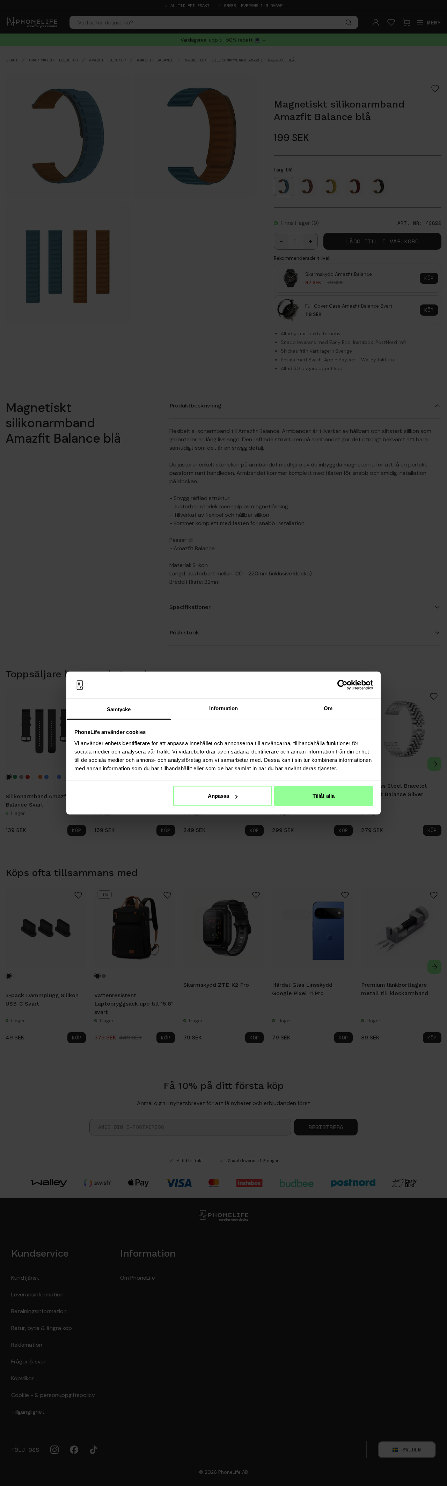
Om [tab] (328, 708)
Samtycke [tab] (119, 709)
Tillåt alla (324, 796)
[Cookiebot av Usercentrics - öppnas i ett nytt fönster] (342, 685)
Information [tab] (223, 708)
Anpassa (218, 796)
